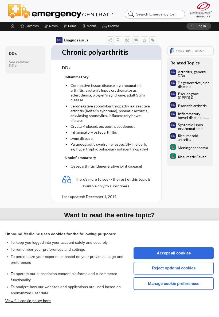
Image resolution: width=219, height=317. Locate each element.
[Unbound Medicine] (201, 9)
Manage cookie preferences (173, 283)
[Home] (12, 26)
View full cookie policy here (28, 301)
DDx (13, 53)
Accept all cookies (174, 253)
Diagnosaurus (76, 40)
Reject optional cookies (173, 268)
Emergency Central (74, 11)
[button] (111, 26)
